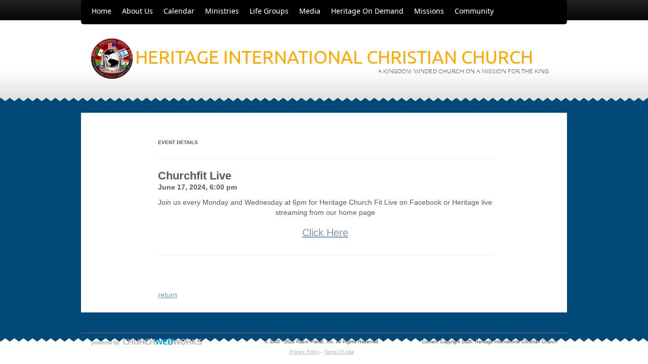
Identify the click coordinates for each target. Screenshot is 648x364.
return (167, 295)
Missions (429, 11)
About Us (137, 11)
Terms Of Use (339, 351)
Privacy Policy (304, 351)
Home (101, 11)
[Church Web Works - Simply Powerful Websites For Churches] (146, 345)
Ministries (222, 11)
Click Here (325, 232)
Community (474, 11)
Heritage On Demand (367, 11)
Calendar (179, 11)
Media (309, 11)
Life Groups (269, 11)
